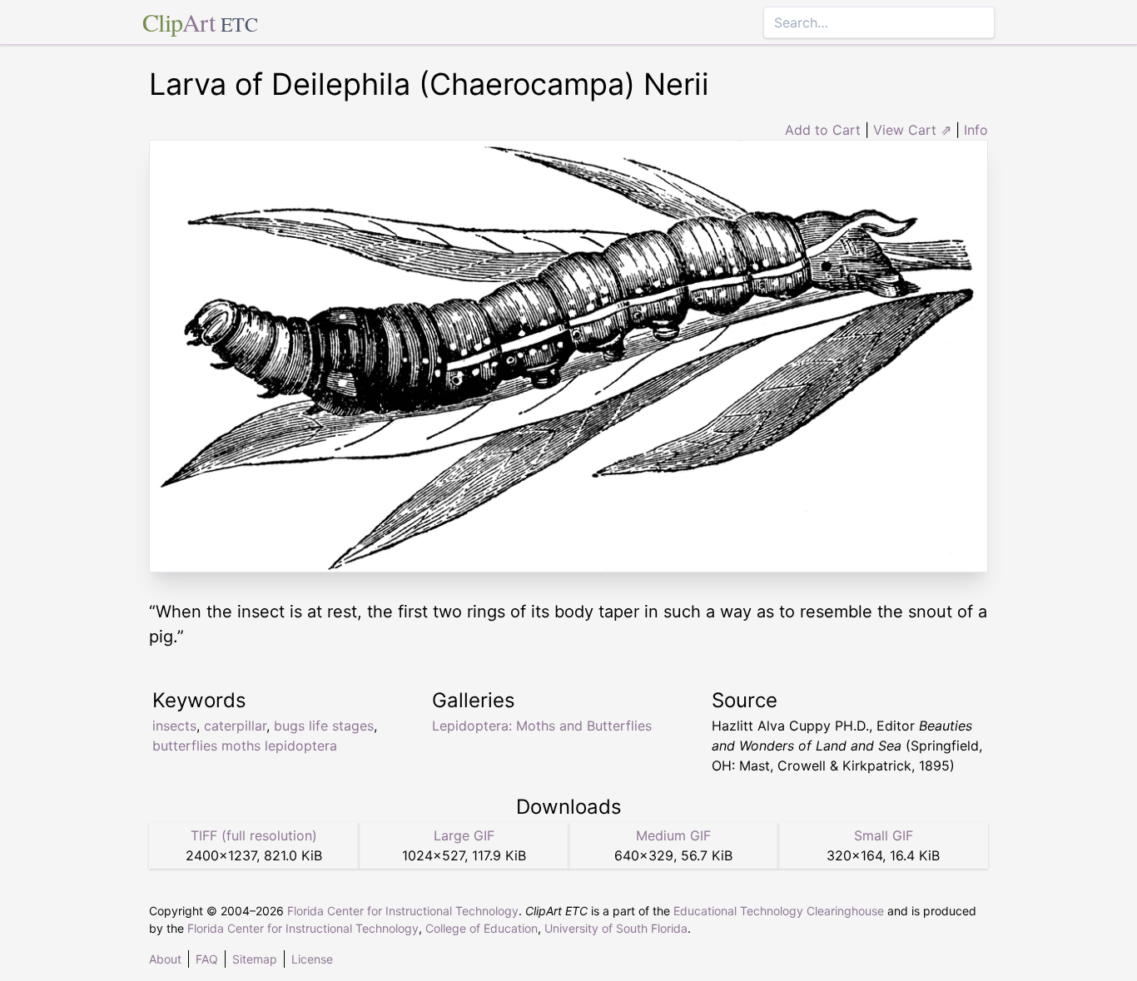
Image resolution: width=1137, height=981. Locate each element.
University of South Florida (616, 928)
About (165, 959)
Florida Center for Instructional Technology (403, 911)
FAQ (207, 959)
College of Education (481, 928)
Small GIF (883, 835)
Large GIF (464, 835)
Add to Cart (823, 129)
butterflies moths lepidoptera (244, 745)
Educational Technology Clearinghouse (778, 911)
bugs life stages (324, 725)
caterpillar (235, 725)
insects (174, 725)
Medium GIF (673, 835)
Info (976, 129)
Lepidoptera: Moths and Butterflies (542, 725)
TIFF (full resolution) (254, 835)
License (312, 959)
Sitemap (254, 959)
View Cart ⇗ (912, 129)
